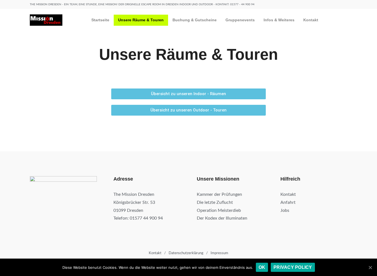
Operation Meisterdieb (219, 210)
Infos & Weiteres (279, 20)
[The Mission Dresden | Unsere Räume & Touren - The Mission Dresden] (46, 20)
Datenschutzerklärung (186, 253)
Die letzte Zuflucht (215, 202)
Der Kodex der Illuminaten (222, 218)
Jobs (284, 210)
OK (262, 267)
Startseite (100, 20)
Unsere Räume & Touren (141, 20)
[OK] (370, 267)
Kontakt (310, 20)
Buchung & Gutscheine (194, 20)
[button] (188, 93)
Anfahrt (288, 202)
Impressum (219, 253)
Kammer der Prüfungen (219, 194)
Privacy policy (293, 267)
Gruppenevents (240, 20)
